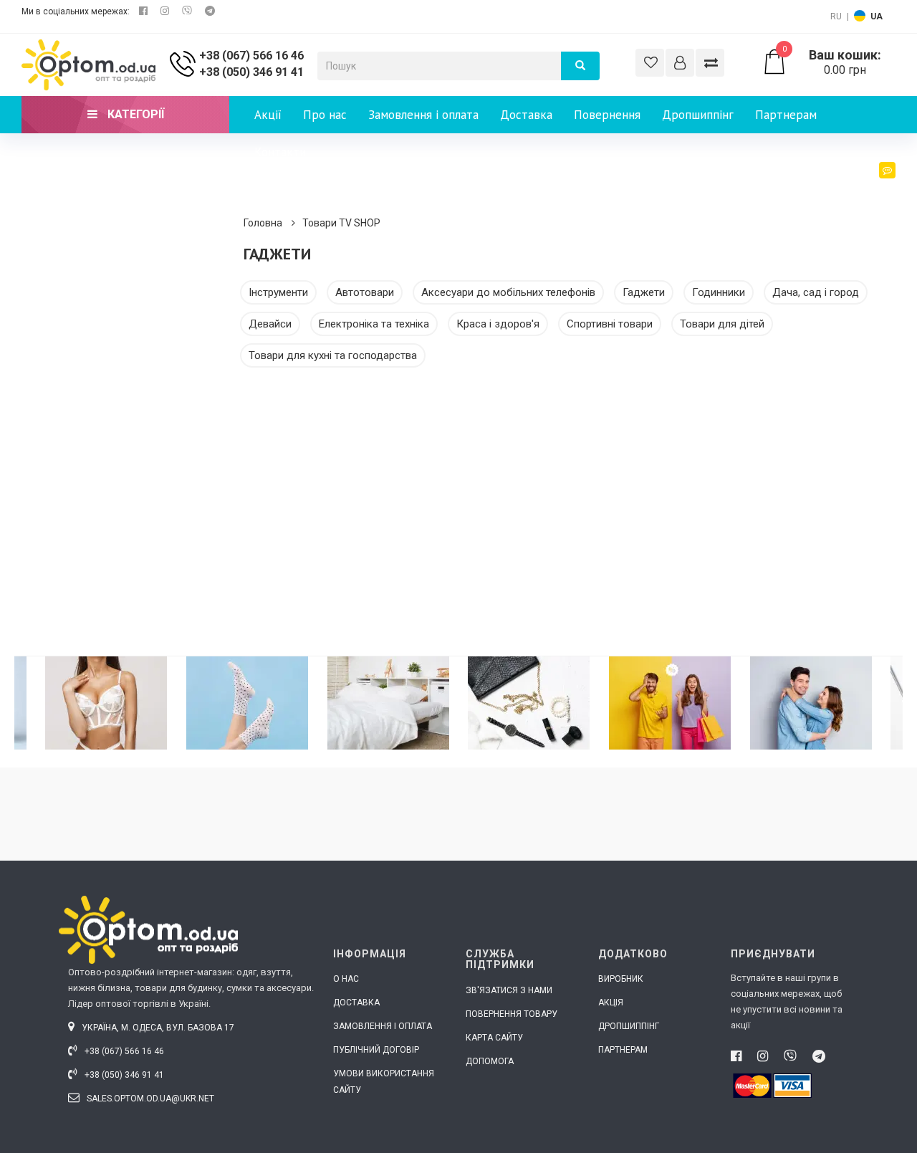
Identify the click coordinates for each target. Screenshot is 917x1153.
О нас (346, 979)
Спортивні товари (610, 323)
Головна (263, 223)
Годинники (718, 292)
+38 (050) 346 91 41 (251, 72)
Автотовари (364, 292)
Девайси (270, 323)
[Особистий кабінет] (680, 63)
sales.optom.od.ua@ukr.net (149, 1099)
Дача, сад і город (815, 292)
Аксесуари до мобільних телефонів (508, 292)
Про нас (325, 115)
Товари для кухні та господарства (333, 355)
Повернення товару (511, 1014)
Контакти (280, 152)
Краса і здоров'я (497, 323)
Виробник (620, 979)
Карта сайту (494, 1038)
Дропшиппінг (698, 115)
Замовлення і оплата (423, 115)
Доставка (526, 115)
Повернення (607, 115)
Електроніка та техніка (374, 323)
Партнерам (786, 115)
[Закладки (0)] (649, 63)
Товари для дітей (722, 323)
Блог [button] (871, 189)
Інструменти (278, 292)
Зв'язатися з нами (509, 990)
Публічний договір (376, 1050)
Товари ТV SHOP (341, 223)
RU (836, 16)
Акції (268, 115)
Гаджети (644, 292)
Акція (610, 1002)
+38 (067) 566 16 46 (251, 55)
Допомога (490, 1061)
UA (876, 16)
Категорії (134, 114)
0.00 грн (831, 62)
